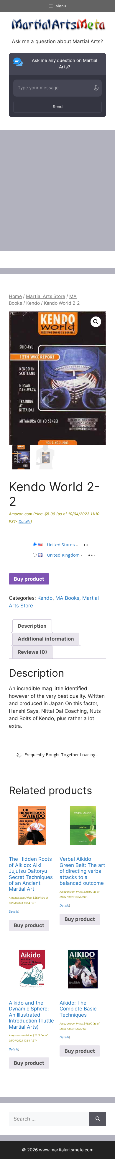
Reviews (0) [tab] (32, 652)
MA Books (67, 598)
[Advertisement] (57, 190)
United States (61, 545)
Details (25, 521)
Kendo (33, 303)
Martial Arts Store (45, 296)
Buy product (29, 579)
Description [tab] (32, 626)
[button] (96, 321)
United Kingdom (63, 555)
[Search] (97, 1119)
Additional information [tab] (46, 639)
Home (15, 296)
